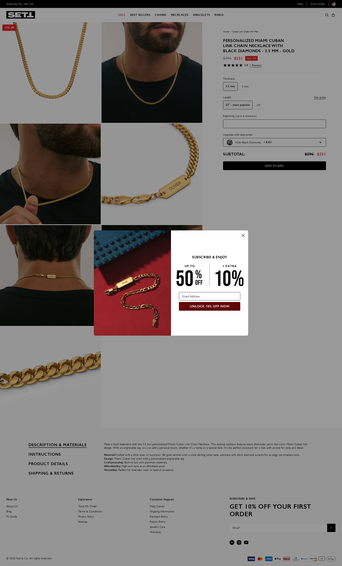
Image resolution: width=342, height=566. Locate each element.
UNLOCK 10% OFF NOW (210, 306)
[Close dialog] (243, 235)
